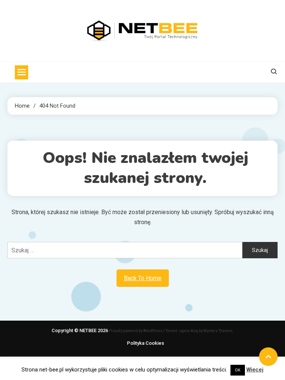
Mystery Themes (218, 331)
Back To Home (142, 278)
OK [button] (237, 370)
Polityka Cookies (145, 343)
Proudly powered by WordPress (136, 331)
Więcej (254, 369)
